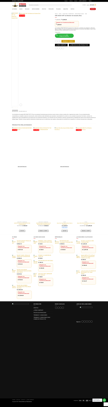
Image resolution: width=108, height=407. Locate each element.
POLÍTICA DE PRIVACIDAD (40, 312)
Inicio (56, 13)
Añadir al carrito (68, 41)
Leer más (22, 230)
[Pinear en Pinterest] (63, 48)
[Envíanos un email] (95, 0)
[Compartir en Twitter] (58, 48)
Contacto (75, 0)
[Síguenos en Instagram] (85, 321)
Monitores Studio (79, 13)
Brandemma (29, 401)
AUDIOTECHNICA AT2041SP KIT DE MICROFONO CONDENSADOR (43, 224)
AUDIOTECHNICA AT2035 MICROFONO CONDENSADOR (22, 224)
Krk (86, 13)
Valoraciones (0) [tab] (23, 111)
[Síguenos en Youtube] (91, 321)
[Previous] (21, 59)
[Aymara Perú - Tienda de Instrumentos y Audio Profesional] (19, 4)
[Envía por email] (61, 48)
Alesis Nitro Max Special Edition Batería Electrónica (64, 224)
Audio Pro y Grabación (68, 13)
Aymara (66, 0)
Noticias (71, 0)
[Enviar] (70, 5)
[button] (90, 1)
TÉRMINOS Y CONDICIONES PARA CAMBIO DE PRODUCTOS (42, 318)
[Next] (51, 59)
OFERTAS (36, 307)
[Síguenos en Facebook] (92, 0)
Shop (60, 13)
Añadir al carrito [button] (43, 230)
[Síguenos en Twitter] (87, 321)
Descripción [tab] (15, 111)
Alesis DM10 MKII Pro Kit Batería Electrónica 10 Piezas (86, 224)
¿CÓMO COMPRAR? (82, 0)
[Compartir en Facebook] (56, 48)
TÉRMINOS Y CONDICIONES (40, 315)
